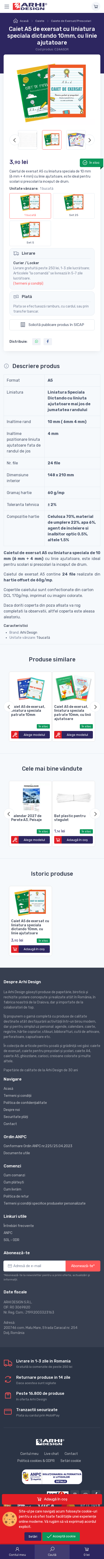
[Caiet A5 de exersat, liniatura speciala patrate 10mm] (30, 687)
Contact (10, 1124)
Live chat (51, 1454)
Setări (33, 1536)
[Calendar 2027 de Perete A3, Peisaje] (30, 796)
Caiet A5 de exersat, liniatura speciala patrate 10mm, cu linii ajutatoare (72, 713)
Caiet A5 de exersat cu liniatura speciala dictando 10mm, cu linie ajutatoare (30, 927)
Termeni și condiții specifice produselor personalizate (45, 1203)
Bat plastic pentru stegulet (70, 818)
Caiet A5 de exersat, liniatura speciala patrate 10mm (28, 711)
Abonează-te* (83, 1266)
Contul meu (29, 1454)
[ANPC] (52, 1476)
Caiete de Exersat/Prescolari (71, 21)
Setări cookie (70, 1461)
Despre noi (12, 1110)
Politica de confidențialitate (25, 1103)
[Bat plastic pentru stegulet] (73, 796)
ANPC (8, 1233)
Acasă (24, 21)
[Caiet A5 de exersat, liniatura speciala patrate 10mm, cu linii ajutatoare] (73, 687)
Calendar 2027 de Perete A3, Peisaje (26, 818)
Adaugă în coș (55, 1499)
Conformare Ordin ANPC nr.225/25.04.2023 (38, 1146)
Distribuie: (18, 342)
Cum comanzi (14, 1175)
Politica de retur (16, 1196)
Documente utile (17, 1153)
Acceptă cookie (64, 1536)
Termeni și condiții (17, 1096)
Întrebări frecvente (19, 1226)
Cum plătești (14, 1182)
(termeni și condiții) (28, 283)
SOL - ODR (11, 1240)
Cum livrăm (12, 1189)
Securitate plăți (16, 1117)
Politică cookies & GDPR (36, 1461)
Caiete (39, 21)
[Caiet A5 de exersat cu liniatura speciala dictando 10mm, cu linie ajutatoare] (30, 901)
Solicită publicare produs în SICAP (56, 325)
